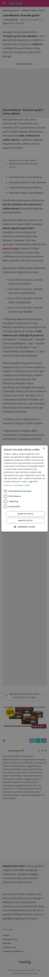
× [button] (44, 448)
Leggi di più (32, 481)
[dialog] (24, 488)
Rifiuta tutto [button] (25, 520)
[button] (24, 485)
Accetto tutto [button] (25, 514)
